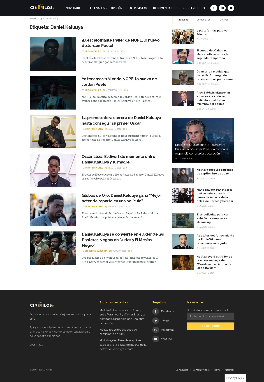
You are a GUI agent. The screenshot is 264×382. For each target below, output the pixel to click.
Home (33, 18)
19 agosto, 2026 (206, 178)
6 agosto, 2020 (118, 251)
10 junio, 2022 (112, 51)
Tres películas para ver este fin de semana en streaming (212, 218)
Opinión (116, 8)
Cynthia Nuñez (94, 129)
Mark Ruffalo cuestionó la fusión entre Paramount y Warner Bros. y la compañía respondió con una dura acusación (201, 149)
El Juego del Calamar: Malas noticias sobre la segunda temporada (213, 54)
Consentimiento (201, 370)
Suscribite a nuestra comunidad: (207, 310)
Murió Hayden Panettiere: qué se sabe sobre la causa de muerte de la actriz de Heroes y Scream (123, 345)
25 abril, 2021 (114, 168)
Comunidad (182, 370)
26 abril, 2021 (114, 129)
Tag (40, 18)
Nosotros (190, 8)
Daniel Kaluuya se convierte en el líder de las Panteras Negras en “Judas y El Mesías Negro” (123, 240)
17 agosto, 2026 (206, 206)
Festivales (97, 8)
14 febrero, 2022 (113, 90)
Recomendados (164, 8)
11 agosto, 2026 (206, 248)
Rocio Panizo (93, 51)
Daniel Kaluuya (52, 18)
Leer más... (36, 344)
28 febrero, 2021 (115, 207)
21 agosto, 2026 (185, 158)
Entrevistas (137, 8)
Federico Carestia (96, 251)
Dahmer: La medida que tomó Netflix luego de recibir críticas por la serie (215, 75)
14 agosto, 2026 (206, 227)
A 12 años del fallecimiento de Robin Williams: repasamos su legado (215, 239)
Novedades (74, 8)
